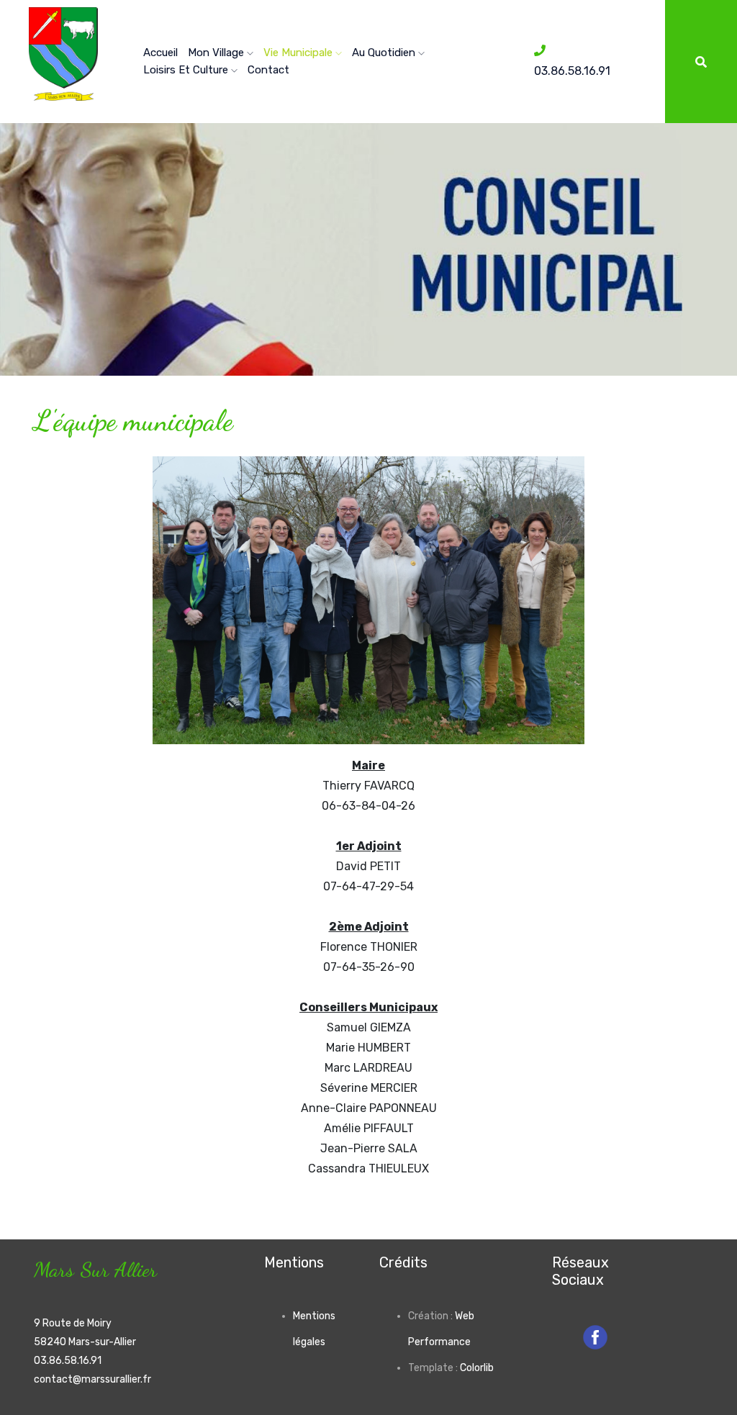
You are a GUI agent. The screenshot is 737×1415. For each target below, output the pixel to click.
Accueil (160, 52)
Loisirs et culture (187, 69)
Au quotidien (385, 52)
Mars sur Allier (95, 1269)
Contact (268, 69)
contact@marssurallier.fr (92, 1379)
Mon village (217, 52)
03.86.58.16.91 (67, 1361)
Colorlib (477, 1368)
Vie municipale (299, 52)
